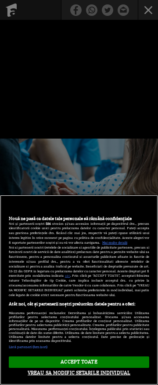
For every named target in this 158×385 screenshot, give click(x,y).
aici (67, 276)
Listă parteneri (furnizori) (28, 347)
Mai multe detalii (114, 243)
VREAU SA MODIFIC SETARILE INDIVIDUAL (79, 373)
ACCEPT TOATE (79, 362)
